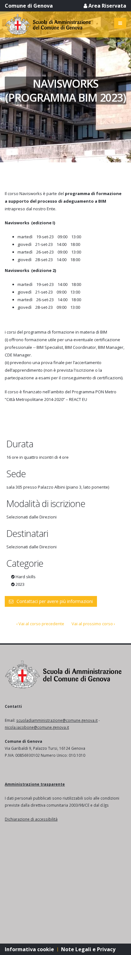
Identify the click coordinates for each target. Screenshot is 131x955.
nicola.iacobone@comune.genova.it (37, 727)
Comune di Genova (29, 5)
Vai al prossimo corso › (93, 624)
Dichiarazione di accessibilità (31, 819)
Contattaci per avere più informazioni (55, 601)
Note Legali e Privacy (88, 949)
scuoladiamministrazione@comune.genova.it (57, 720)
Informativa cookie (29, 949)
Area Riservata (106, 5)
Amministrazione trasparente (35, 784)
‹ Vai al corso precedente (40, 624)
